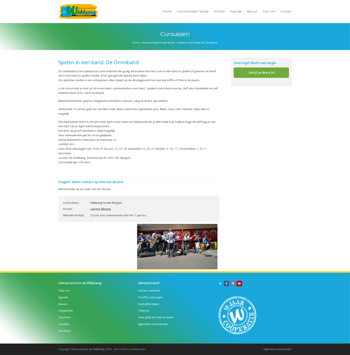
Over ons (64, 290)
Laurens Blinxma (100, 209)
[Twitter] (220, 283)
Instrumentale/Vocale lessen (158, 42)
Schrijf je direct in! (261, 73)
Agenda (63, 297)
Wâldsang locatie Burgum (106, 202)
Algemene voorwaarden (153, 324)
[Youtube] (239, 283)
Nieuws (63, 304)
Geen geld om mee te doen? (156, 317)
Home (136, 42)
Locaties (63, 324)
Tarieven (143, 310)
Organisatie (65, 310)
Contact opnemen (149, 290)
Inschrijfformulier (148, 304)
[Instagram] (233, 283)
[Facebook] (226, 283)
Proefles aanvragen (150, 297)
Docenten (64, 317)
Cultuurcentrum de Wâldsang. (87, 349)
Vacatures (64, 330)
